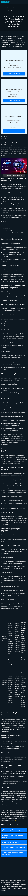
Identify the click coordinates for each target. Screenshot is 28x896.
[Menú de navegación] (25, 2)
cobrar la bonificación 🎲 (14, 175)
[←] (5, 2)
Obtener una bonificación (14, 73)
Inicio (5, 8)
